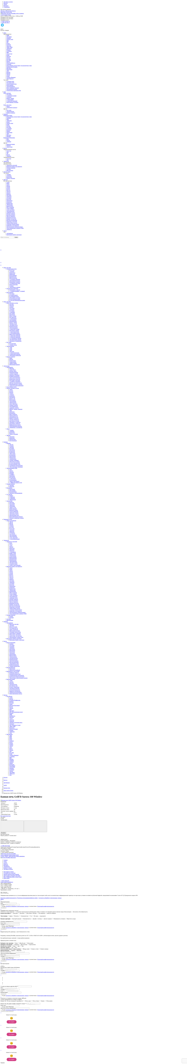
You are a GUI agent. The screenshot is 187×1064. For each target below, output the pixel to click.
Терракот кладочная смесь (15, 722)
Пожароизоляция (13, 372)
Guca (10, 747)
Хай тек (11, 444)
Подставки (12, 503)
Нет (16, 947)
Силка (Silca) (12, 369)
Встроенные (12, 455)
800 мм (11, 523)
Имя (2, 903)
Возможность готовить (59, 918)
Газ (31, 916)
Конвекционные (13, 326)
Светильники (12, 401)
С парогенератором (14, 331)
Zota (7, 152)
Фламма (11, 730)
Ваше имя (3, 923)
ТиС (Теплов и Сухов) (14, 725)
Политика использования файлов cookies (27, 898)
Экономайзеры (13, 561)
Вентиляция (12, 400)
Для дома (15, 913)
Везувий (8, 59)
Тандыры (11, 625)
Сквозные (11, 529)
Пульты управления (14, 687)
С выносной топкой (11, 95)
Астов (10, 697)
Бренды (5, 695)
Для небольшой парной (15, 339)
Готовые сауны (13, 345)
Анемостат (9, 229)
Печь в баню (35, 1001)
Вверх (2, 899)
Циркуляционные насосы (15, 693)
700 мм (11, 522)
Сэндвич (8, 169)
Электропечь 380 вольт (15, 355)
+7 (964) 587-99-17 (5, 22)
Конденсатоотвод (10, 215)
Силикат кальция (13, 373)
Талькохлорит (12, 362)
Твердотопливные (13, 661)
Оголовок (8, 198)
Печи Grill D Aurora (8, 790)
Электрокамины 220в (11, 468)
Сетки (7, 182)
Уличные (11, 447)
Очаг (10, 469)
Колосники (9, 177)
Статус (11, 718)
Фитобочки (12, 397)
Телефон (3, 904)
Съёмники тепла (10, 212)
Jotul (10, 751)
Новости (6, 864)
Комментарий (4, 992)
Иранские (11, 486)
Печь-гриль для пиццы (15, 634)
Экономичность (27, 918)
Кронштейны (9, 205)
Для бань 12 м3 (13, 324)
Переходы (11, 550)
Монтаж (6, 179)
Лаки (10, 410)
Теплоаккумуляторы (14, 688)
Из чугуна (11, 270)
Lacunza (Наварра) (11, 77)
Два (18, 946)
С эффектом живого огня (15, 482)
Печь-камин (30, 943)
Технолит (11, 723)
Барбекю (6, 621)
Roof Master (12, 765)
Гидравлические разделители (16, 675)
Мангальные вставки (14, 630)
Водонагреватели (10, 667)
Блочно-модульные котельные (16, 676)
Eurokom (8, 44)
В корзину (3, 832)
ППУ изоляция (10, 207)
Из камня (11, 448)
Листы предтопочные (14, 377)
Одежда (11, 393)
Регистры (8, 199)
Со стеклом (9, 494)
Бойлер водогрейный (14, 670)
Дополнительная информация (8, 953)
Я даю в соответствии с (28, 906)
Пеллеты (16, 916)
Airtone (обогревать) (14, 481)
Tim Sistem (9, 36)
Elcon (10, 739)
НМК (7, 35)
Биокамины (9, 487)
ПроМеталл (12, 716)
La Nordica (9, 51)
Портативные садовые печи (16, 637)
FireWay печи (9, 39)
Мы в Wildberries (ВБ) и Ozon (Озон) (13, 877)
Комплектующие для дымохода (14, 166)
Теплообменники (13, 406)
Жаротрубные (12, 655)
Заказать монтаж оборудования (11, 874)
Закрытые (11, 531)
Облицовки (12, 506)
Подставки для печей (14, 380)
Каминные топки (8, 115)
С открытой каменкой (14, 337)
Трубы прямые (10, 208)
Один (14, 946)
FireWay (11, 744)
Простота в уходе (71, 918)
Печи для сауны (7, 105)
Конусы (8, 190)
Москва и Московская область (8, 10)
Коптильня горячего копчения (13, 234)
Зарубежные (9, 734)
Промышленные (13, 659)
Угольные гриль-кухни (15, 632)
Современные (12, 459)
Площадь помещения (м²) (7, 921)
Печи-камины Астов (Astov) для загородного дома (19, 65)
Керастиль (11, 548)
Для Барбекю (9, 233)
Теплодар (8, 46)
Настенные (12, 449)
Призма (11, 524)
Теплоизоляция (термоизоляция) (14, 226)
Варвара (8, 49)
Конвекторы (9, 203)
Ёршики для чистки (11, 219)
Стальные (8, 97)
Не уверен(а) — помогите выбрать (47, 913)
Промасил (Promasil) (14, 375)
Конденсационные (14, 662)
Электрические (10, 111)
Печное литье (7, 171)
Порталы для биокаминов (15, 493)
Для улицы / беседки (31, 913)
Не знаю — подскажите (40, 916)
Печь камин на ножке (14, 297)
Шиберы (8, 194)
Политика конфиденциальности (9, 898)
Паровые (11, 472)
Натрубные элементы (14, 423)
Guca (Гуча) (9, 53)
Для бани (22, 913)
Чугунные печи (10, 82)
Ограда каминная (13, 511)
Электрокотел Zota (14, 663)
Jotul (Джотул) (9, 78)
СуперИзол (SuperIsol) (14, 381)
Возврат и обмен (8, 868)
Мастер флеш (9, 170)
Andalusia (8, 141)
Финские (11, 305)
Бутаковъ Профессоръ (14, 700)
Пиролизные (12, 654)
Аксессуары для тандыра (15, 636)
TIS (7, 153)
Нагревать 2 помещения (15, 341)
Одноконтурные (13, 563)
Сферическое (12, 499)
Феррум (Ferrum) (13, 729)
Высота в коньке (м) (6, 951)
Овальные (11, 549)
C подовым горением (14, 279)
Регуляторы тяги (13, 685)
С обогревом (12, 478)
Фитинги (11, 683)
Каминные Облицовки (9, 137)
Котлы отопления (10, 642)
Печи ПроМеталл (10, 63)
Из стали (11, 527)
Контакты (6, 865)
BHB (10, 737)
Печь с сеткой (12, 316)
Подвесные (12, 452)
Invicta (8, 43)
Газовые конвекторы (14, 666)
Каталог (6, 777)
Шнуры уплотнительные (15, 383)
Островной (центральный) (16, 465)
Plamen (8, 61)
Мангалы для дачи (13, 624)
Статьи (5, 862)
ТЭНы (11, 680)
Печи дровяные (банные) (12, 87)
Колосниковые (13, 275)
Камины (6, 114)
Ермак (8, 76)
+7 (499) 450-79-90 (5, 845)
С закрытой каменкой (11, 101)
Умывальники (12, 402)
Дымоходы (6, 161)
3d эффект (11, 474)
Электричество (24, 916)
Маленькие (12, 476)
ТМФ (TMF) (9, 47)
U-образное (12, 498)
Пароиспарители (13, 415)
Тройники (8, 196)
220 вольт (11, 351)
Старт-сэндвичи (10, 209)
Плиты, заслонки (10, 178)
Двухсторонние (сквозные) (16, 466)
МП (7, 42)
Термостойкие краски (11, 223)
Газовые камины (10, 484)
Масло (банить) (13, 414)
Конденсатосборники (11, 220)
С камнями (12, 312)
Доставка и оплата (8, 869)
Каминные (12, 438)
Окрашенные (12, 554)
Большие (11, 473)
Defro (10, 738)
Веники (11, 392)
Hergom (8, 73)
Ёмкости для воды (13, 418)
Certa (10, 733)
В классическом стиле (14, 464)
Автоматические (13, 658)
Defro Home (9, 69)
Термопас (8, 156)
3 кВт (10, 347)
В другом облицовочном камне (17, 300)
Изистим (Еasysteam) (14, 705)
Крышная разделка (11, 217)
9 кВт (10, 350)
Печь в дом (28, 1001)
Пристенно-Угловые (14, 461)
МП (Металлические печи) (16, 712)
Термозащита (9, 367)
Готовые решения (10, 167)
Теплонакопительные (11, 89)
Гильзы (8, 187)
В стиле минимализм (14, 463)
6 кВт (10, 348)
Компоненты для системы (12, 671)
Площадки (9, 202)
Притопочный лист (14, 515)
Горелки (11, 681)
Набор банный (13, 508)
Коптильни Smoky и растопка (16, 640)
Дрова (11, 916)
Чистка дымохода (10, 216)
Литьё (7, 428)
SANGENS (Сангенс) (11, 107)
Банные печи (7, 788)
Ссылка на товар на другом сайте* (9, 986)
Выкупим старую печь (6, 12)
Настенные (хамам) (14, 330)
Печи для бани (7, 93)
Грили (5, 230)
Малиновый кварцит (14, 364)
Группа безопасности (14, 689)
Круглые (11, 304)
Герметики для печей (11, 221)
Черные (11, 546)
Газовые (11, 307)
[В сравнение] (35, 826)
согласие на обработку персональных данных (17, 906)
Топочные (11, 436)
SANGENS (12, 767)
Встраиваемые (13, 480)
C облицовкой (10, 99)
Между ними (26, 949)
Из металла (12, 451)
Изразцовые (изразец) (14, 282)
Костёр (8, 154)
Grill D (11, 746)
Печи (5, 32)
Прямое (11, 495)
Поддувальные (13, 440)
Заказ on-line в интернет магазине (12, 875)
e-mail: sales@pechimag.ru (7, 882)
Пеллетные (12, 651)
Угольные (11, 646)
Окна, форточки (13, 404)
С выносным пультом (14, 354)
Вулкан (11, 616)
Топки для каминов (11, 520)
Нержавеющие (13, 321)
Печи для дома (7, 267)
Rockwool (11, 764)
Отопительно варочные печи (13, 90)
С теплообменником (14, 333)
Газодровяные (12, 320)
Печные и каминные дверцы (16, 518)
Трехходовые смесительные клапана (18, 678)
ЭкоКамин (9, 48)
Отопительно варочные (12, 288)
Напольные (12, 314)
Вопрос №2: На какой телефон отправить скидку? (13, 1003)
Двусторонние (13, 535)
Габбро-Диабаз (13, 363)
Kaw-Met (8, 60)
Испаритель (12, 413)
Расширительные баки (15, 674)
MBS (7, 52)
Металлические (13, 278)
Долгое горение (48, 918)
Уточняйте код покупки (9, 873)
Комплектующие (10, 144)
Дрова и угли (12, 507)
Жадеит (11, 359)
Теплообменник (10, 211)
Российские (9, 696)
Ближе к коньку (44, 949)
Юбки (7, 183)
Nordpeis (11, 761)
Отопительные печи (11, 84)
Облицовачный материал (15, 426)
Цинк (10, 543)
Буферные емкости (14, 672)
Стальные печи (10, 81)
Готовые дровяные (14, 460)
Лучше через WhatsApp (8, 926)
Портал (11, 470)
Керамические (12, 276)
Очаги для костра (13, 629)
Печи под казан (13, 626)
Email (2, 991)
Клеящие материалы (14, 376)
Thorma (8, 74)
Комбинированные (14, 664)
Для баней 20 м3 (13, 325)
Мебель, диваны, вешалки (15, 409)
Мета (7, 40)
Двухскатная (23, 944)
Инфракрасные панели (15, 425)
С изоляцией (12, 552)
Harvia (8, 106)
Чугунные (8, 94)
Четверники (9, 200)
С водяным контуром (14, 283)
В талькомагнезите (14, 296)
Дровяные (11, 647)
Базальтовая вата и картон (15, 384)
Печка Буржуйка (13, 284)
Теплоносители (13, 684)
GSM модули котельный (15, 692)
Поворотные (12, 457)
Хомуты (8, 191)
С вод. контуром (13, 537)
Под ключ (8, 110)
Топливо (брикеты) (14, 419)
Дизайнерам (7, 866)
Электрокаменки (10, 86)
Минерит (11, 368)
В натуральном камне (14, 299)
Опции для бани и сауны (12, 388)
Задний (13, 950)
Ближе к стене (35, 949)
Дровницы (12, 504)
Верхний (19, 950)
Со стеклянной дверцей (15, 338)
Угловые (11, 286)
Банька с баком (10, 98)
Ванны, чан (12, 398)
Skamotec (11, 768)
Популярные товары (9, 871)
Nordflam (8, 38)
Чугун (10, 544)
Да (12, 947)
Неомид (11, 713)
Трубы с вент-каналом (14, 565)
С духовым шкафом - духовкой (17, 291)
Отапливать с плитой (14, 289)
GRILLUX (12, 773)
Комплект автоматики (14, 691)
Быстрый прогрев (16, 918)
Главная (5, 860)
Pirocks (8, 140)
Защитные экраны (13, 512)
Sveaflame (8, 64)
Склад (5, 861)
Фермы (8, 186)
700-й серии (12, 453)
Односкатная (32, 944)
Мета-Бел (8, 68)
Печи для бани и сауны (12, 303)
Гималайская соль (13, 417)
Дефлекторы (9, 204)
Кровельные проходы (14, 379)
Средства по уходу (14, 514)
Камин (43, 1001)
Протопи (8, 56)
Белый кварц (12, 360)
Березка (8, 72)
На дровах (11, 310)
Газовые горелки (13, 405)
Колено (8, 188)
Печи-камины (9, 85)
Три (22, 946)
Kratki (7, 55)
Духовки (8, 174)
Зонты (8, 185)
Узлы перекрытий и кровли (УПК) (15, 228)
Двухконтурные (13, 562)
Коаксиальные (13, 557)
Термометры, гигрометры (15, 427)
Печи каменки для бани (12, 102)
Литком (11, 708)
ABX (7, 70)
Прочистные (12, 439)
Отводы (8, 192)
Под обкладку (12, 317)
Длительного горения (14, 287)
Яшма (10, 358)
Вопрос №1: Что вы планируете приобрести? (12, 1001)
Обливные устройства (14, 422)
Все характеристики (6, 816)
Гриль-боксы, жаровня (15, 633)
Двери (10, 389)
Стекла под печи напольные (16, 385)
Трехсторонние (13, 536)
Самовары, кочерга (14, 407)
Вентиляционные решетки (16, 516)
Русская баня (12, 343)
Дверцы (8, 435)
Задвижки (8, 175)
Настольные (12, 490)
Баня (5, 91)
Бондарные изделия (14, 421)
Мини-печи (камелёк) (14, 334)
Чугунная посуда (13, 628)
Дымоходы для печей (11, 165)
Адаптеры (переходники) (12, 224)
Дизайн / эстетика (37, 918)
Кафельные (12, 274)
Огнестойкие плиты (11, 386)
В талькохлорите (13, 295)
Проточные (12, 668)
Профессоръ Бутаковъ (11, 67)
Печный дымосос (10, 213)
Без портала (12, 477)
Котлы (5, 148)
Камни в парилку (10, 112)
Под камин (12, 313)
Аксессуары (9, 146)
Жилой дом (22, 943)
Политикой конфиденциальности (45, 906)
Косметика (12, 396)
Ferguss (8, 57)
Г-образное (12, 497)
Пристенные (12, 456)
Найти (16, 237)
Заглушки (8, 195)
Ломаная (16, 944)
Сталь (10, 545)
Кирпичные (12, 272)
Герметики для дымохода (12, 225)
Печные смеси (13, 371)
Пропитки (11, 411)
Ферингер (11, 727)
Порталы (11, 502)
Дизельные (12, 653)
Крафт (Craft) (12, 553)
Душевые (11, 394)
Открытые (12, 532)
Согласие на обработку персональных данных (50, 898)
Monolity (8, 136)
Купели (11, 390)
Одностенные (12, 556)
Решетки (8, 145)
